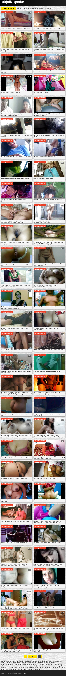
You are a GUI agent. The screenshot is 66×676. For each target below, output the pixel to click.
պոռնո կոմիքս (57, 664)
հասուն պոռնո (57, 661)
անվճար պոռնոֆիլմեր (33, 666)
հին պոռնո (17, 663)
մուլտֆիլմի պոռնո (44, 661)
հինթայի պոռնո (6, 666)
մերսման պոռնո (11, 669)
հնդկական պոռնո (28, 663)
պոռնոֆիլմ (48, 664)
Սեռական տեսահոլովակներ (18, 667)
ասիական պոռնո (18, 666)
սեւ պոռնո (4, 667)
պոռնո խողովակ (6, 663)
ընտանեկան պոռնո (48, 666)
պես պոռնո (37, 669)
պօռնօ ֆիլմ (20, 661)
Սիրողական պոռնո (36, 664)
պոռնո (20, 669)
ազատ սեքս (5, 661)
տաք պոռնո (28, 669)
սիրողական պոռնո (22, 664)
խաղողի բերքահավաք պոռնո (45, 663)
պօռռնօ (13, 661)
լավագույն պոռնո (31, 661)
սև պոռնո (59, 666)
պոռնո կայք (56, 667)
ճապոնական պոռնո (8, 664)
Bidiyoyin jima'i (33, 667)
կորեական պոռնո (45, 667)
